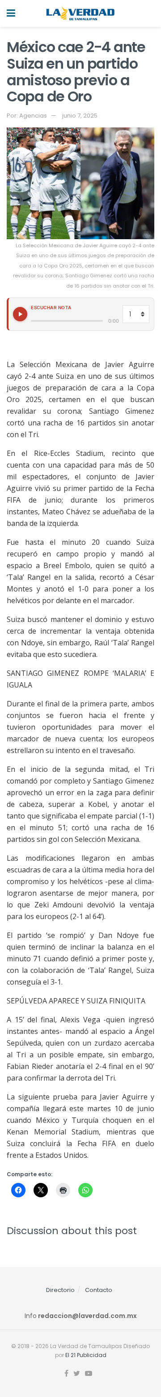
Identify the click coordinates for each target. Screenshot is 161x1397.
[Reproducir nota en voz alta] (20, 314)
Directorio (60, 1290)
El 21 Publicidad (85, 1355)
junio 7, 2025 (79, 115)
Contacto (98, 1290)
